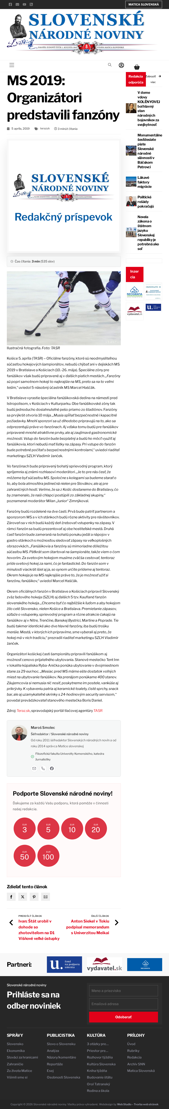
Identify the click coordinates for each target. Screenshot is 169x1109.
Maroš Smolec (43, 727)
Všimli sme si (17, 1077)
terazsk (45, 128)
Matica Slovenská (144, 4)
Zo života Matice (19, 1071)
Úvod (131, 1044)
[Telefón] (43, 768)
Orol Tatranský (98, 1084)
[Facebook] (51, 768)
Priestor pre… (97, 1051)
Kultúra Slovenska (101, 1064)
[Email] (34, 768)
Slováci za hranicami (22, 1057)
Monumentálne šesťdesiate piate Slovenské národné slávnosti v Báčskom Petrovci (150, 151)
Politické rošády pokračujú (146, 201)
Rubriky (133, 1051)
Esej (50, 1071)
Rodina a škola (98, 1091)
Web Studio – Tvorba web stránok (137, 1104)
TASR (98, 711)
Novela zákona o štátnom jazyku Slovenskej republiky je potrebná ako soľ (148, 233)
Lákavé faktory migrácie (144, 182)
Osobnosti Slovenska (63, 1077)
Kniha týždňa (97, 1071)
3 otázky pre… (98, 1044)
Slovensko (15, 1044)
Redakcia (134, 1057)
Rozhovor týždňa (100, 1057)
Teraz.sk (23, 711)
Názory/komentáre (61, 1057)
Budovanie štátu (99, 1077)
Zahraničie (15, 1064)
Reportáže (55, 1064)
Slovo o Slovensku (61, 1044)
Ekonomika (16, 1051)
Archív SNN (136, 1064)
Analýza (53, 1051)
